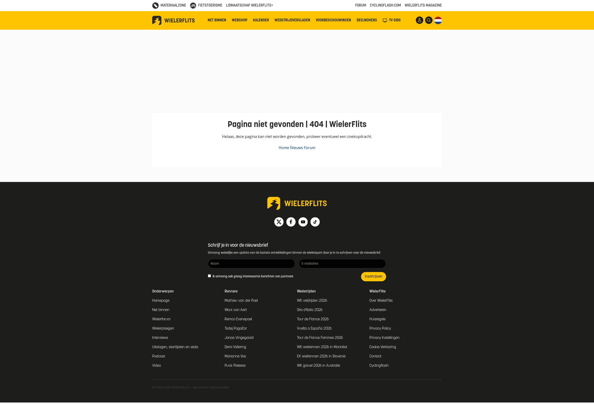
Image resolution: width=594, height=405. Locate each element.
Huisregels (377, 319)
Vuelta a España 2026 (314, 328)
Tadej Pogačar (236, 328)
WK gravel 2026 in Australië (318, 366)
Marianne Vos (235, 356)
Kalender (261, 20)
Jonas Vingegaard (239, 338)
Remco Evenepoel (238, 319)
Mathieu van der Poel (241, 301)
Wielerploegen (163, 328)
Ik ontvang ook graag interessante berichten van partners (252, 276)
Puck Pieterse (235, 366)
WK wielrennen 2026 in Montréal (322, 347)
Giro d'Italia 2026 (310, 310)
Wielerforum (161, 319)
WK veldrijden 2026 (312, 301)
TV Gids (395, 20)
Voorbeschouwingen (333, 20)
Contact (375, 356)
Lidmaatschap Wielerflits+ (249, 5)
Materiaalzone (173, 5)
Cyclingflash (379, 366)
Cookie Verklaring (382, 347)
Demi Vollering (235, 347)
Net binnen (217, 20)
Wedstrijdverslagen (292, 20)
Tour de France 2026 (313, 319)
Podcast (158, 356)
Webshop (239, 20)
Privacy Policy (380, 328)
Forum (360, 5)
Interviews (160, 338)
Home (284, 147)
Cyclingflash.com (385, 5)
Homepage (160, 301)
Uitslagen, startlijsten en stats (175, 347)
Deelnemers (367, 20)
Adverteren (377, 310)
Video (156, 366)
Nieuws (296, 147)
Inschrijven (373, 277)
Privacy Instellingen (384, 338)
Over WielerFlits (381, 301)
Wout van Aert (236, 310)
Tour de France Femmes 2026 (320, 338)
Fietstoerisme (210, 5)
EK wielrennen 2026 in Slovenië (321, 356)
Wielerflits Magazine (423, 5)
